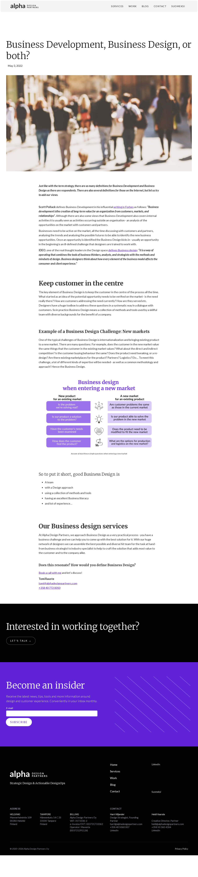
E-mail (9, 707)
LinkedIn (156, 764)
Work (133, 6)
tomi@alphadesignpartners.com (58, 583)
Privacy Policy (181, 848)
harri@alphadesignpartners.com (126, 824)
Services (117, 6)
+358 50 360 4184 (161, 827)
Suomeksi (178, 6)
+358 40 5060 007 (119, 827)
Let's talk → (21, 640)
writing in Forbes (123, 207)
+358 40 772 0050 (49, 587)
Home (113, 764)
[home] (24, 6)
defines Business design (122, 250)
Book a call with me (50, 572)
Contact (160, 6)
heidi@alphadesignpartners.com (168, 824)
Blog (145, 6)
